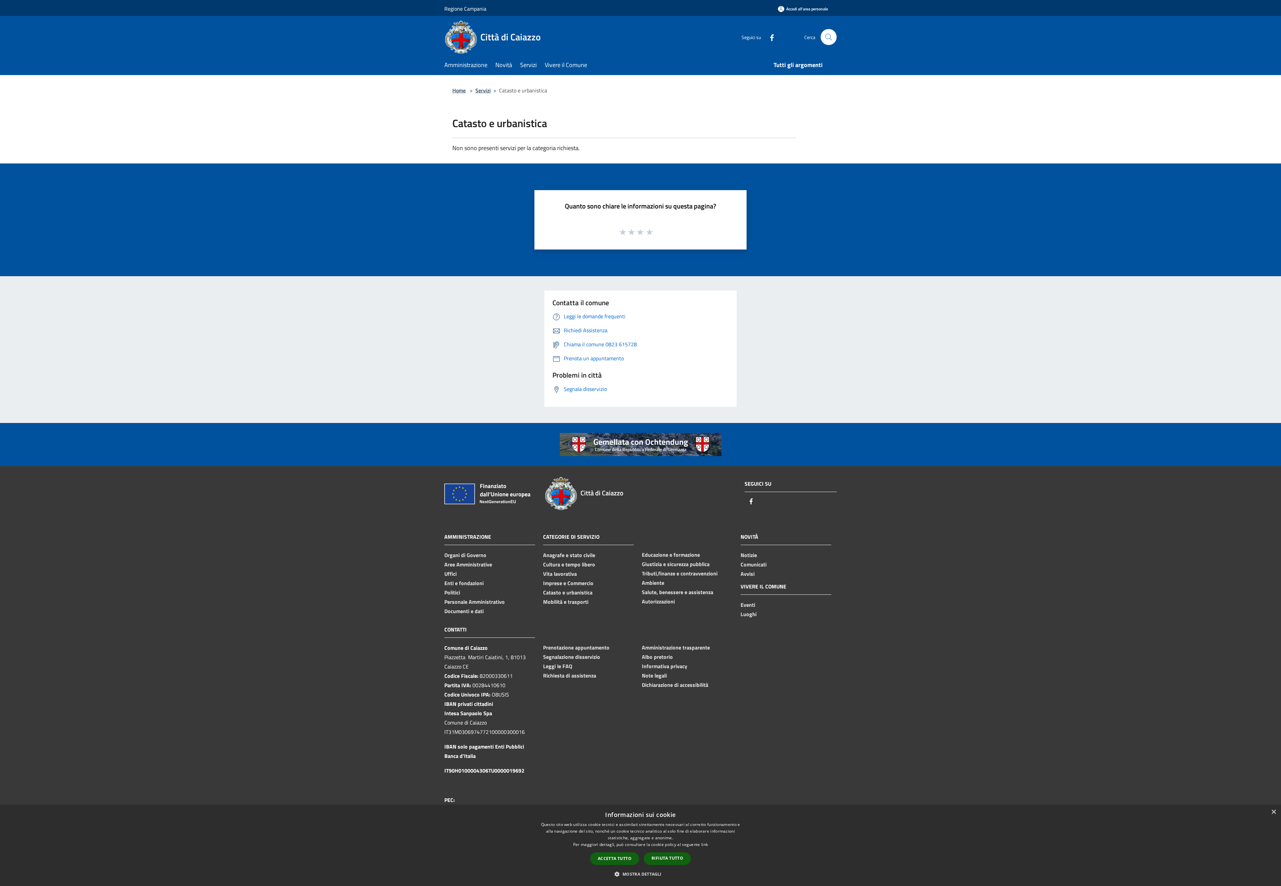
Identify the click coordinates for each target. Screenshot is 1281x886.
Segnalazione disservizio (571, 657)
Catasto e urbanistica (567, 592)
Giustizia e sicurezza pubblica (676, 564)
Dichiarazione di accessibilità (675, 685)
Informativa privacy (664, 666)
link (704, 844)
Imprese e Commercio (568, 583)
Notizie (749, 555)
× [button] (1273, 812)
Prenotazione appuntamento (576, 647)
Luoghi (749, 614)
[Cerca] (829, 37)
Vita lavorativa (560, 574)
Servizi (483, 90)
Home (459, 90)
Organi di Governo (465, 555)
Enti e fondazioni (464, 583)
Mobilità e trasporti (565, 602)
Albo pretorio (657, 657)
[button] (640, 874)
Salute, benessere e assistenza (677, 592)
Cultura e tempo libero (569, 564)
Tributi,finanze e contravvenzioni (680, 573)
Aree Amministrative (468, 564)
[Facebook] (769, 36)
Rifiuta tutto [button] (667, 858)
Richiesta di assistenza (569, 676)
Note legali (654, 676)
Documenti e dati (464, 611)
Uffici (450, 574)
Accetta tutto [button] (614, 858)
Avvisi (748, 574)
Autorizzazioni (658, 601)
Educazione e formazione (671, 555)
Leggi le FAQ (557, 666)
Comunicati (754, 564)
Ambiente (653, 583)
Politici (452, 592)
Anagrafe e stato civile (569, 555)
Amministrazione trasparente (676, 647)
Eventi (748, 605)
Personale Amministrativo (474, 602)
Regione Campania (465, 9)
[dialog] (640, 845)
